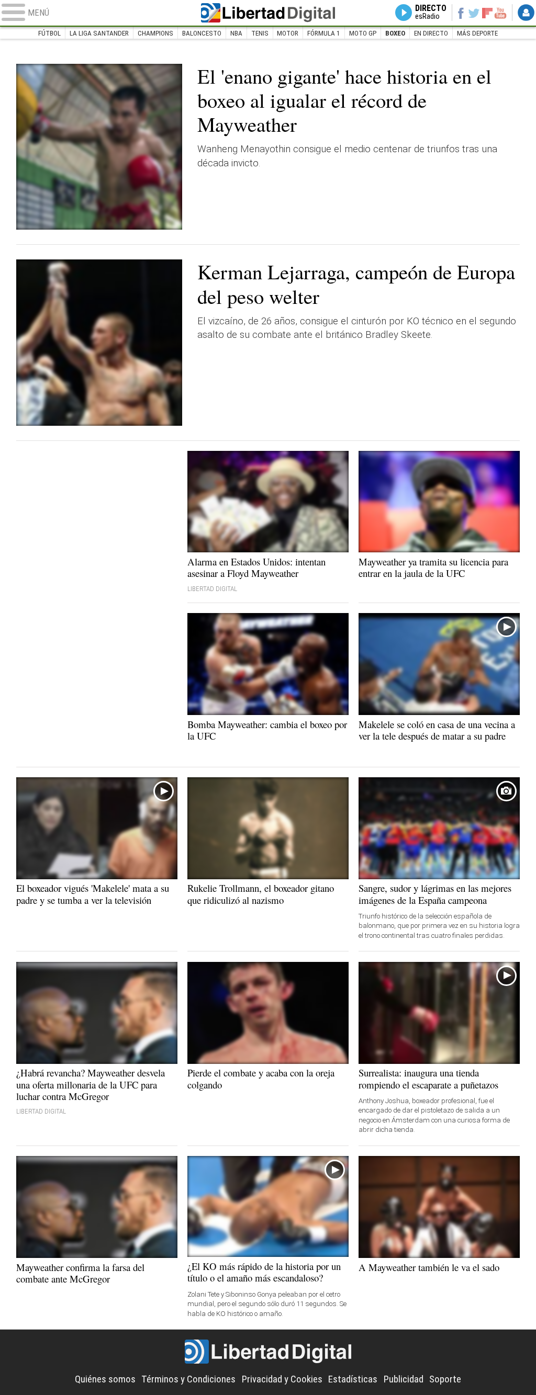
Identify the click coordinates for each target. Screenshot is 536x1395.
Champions (155, 33)
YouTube (500, 12)
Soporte (445, 1379)
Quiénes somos (105, 1379)
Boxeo (395, 33)
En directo (431, 33)
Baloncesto (201, 33)
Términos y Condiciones (188, 1379)
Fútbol (49, 33)
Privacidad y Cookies (282, 1379)
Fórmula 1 (323, 33)
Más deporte (477, 33)
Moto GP (362, 33)
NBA (236, 33)
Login (526, 12)
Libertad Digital (268, 12)
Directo (430, 12)
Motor (287, 33)
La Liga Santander (99, 33)
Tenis (260, 33)
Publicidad (403, 1379)
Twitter (474, 12)
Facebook (460, 12)
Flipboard (487, 12)
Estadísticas (352, 1379)
